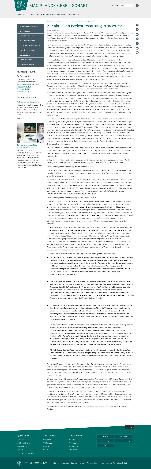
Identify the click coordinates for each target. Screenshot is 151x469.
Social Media (49, 436)
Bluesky (48, 439)
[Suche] (132, 5)
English (115, 5)
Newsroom (48, 14)
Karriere (61, 14)
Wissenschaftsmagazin (29, 26)
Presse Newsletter (123, 436)
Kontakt (105, 436)
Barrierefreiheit (92, 463)
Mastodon (49, 443)
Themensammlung (124, 441)
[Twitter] (137, 38)
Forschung (34, 14)
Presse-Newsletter (27, 65)
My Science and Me (27, 41)
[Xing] (137, 43)
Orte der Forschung (27, 50)
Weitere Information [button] (27, 97)
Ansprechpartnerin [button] (26, 72)
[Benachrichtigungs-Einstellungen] (137, 5)
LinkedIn (48, 446)
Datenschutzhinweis (78, 463)
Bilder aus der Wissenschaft (30, 45)
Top (131, 427)
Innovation (74, 14)
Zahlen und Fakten (24, 443)
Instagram (75, 443)
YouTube (74, 446)
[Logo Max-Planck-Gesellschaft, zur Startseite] (51, 7)
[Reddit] (137, 34)
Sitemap (56, 463)
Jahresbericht (22, 446)
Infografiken (25, 55)
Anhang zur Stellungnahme (28, 102)
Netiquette (73, 450)
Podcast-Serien (26, 60)
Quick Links (23, 436)
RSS (105, 445)
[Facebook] (137, 25)
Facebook (75, 439)
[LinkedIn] (137, 29)
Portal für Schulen (27, 36)
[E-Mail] (137, 48)
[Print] (137, 52)
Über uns (21, 14)
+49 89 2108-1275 (24, 89)
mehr (20, 118)
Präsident (20, 439)
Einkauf (20, 450)
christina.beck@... (24, 91)
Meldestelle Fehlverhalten (26, 453)
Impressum (65, 463)
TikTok (47, 450)
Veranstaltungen (26, 31)
